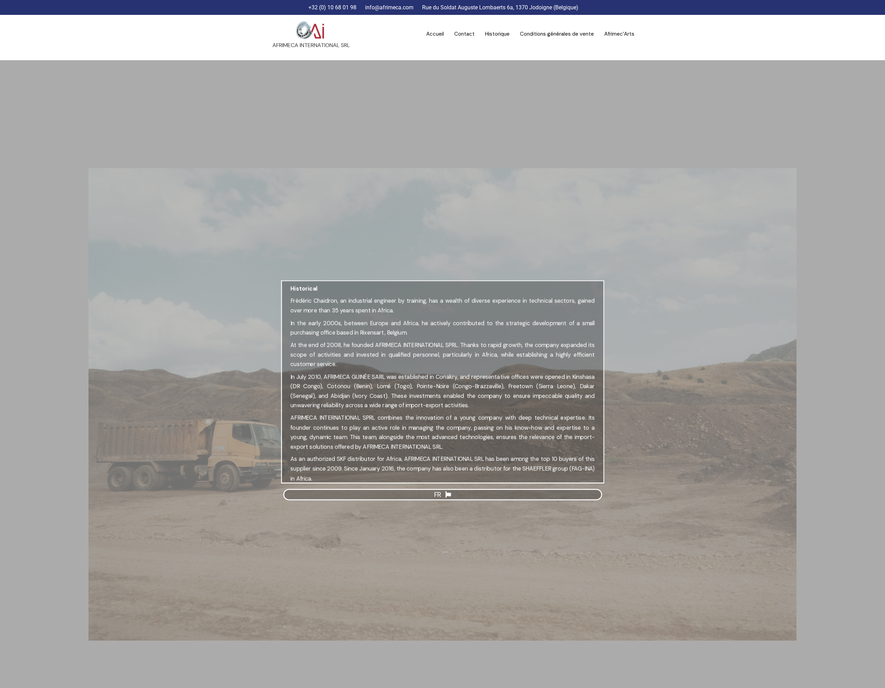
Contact (464, 33)
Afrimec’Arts (619, 33)
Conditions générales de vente (557, 33)
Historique (497, 33)
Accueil (435, 33)
